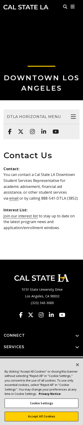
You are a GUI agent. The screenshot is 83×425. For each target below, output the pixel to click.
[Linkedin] (42, 129)
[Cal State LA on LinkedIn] (53, 315)
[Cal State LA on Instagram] (43, 315)
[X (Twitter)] (19, 129)
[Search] (65, 6)
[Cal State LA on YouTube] (62, 315)
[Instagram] (31, 129)
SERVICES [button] (14, 347)
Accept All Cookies (41, 416)
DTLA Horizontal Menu (34, 117)
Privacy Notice (50, 394)
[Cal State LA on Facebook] (23, 315)
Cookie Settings (41, 403)
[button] (73, 6)
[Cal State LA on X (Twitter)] (33, 315)
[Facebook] (8, 129)
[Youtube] (54, 129)
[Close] (77, 365)
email (13, 198)
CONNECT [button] (14, 335)
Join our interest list (20, 215)
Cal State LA (25, 7)
